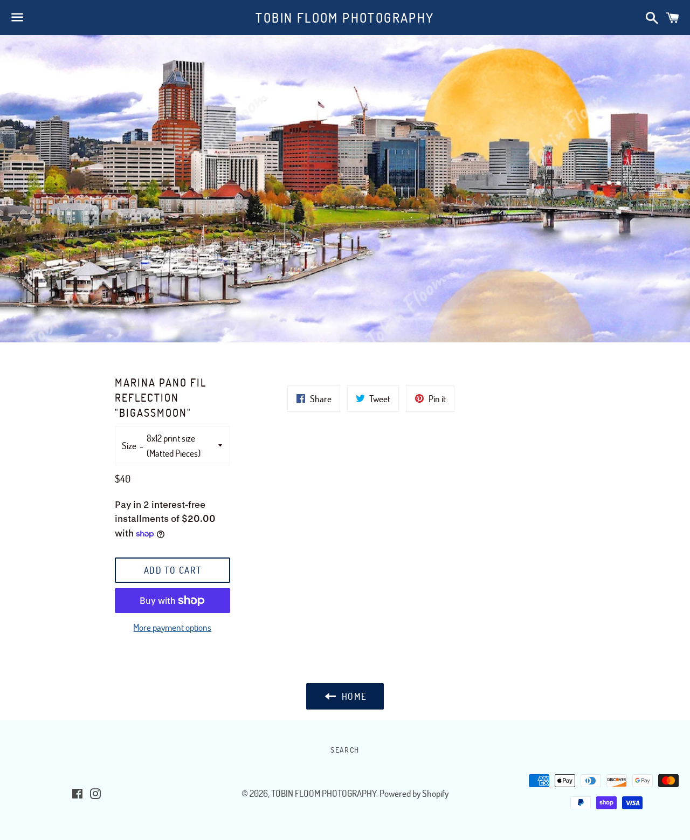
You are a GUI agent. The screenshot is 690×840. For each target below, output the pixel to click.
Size (129, 445)
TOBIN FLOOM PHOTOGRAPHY (345, 17)
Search (344, 750)
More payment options (172, 627)
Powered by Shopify (414, 793)
